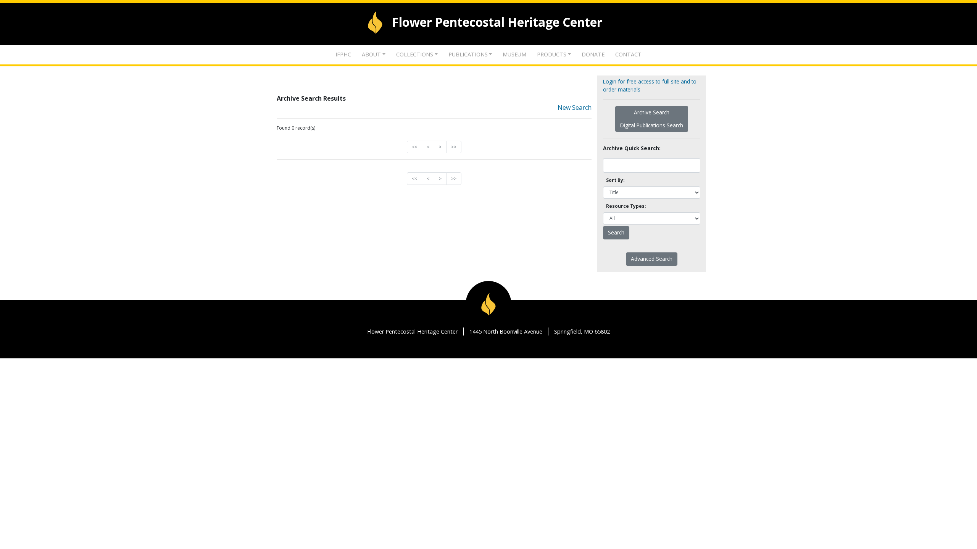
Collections (414, 54)
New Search (575, 107)
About (371, 54)
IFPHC (343, 54)
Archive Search (651, 112)
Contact (628, 54)
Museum (514, 54)
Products (551, 54)
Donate (593, 54)
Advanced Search (651, 258)
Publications (468, 54)
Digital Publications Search (651, 125)
